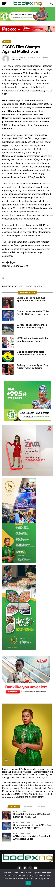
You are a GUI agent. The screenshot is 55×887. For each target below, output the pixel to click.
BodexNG (17, 59)
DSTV (22, 286)
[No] (51, 878)
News (29, 286)
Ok (28, 883)
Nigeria (38, 286)
